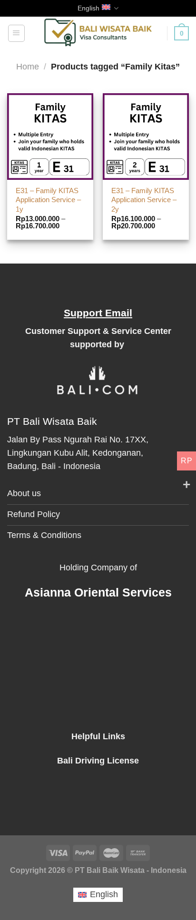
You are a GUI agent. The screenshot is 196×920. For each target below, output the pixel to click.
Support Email (98, 312)
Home (27, 66)
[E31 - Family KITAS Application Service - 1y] (50, 136)
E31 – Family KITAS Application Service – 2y (143, 199)
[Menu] (16, 33)
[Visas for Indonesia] (98, 33)
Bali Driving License (98, 760)
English (88, 8)
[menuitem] (98, 894)
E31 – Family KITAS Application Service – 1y (48, 199)
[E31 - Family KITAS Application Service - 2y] (146, 136)
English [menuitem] (104, 894)
